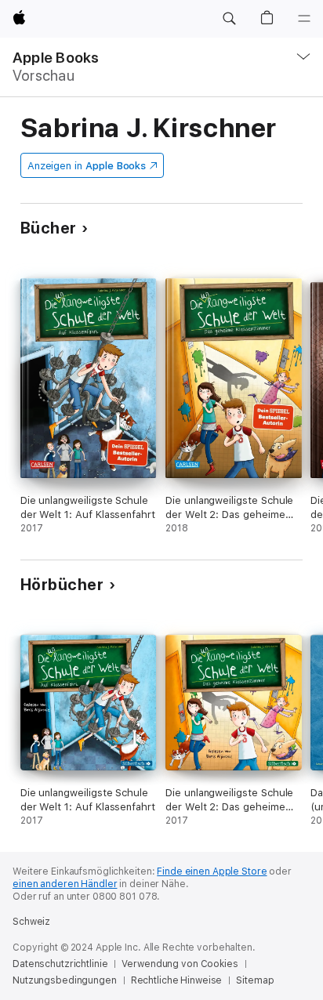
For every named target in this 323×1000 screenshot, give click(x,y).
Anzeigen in (87, 166)
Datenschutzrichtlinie (60, 963)
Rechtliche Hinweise (177, 980)
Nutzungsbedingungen (65, 980)
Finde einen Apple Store (212, 871)
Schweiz (31, 921)
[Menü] (304, 19)
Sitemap (255, 980)
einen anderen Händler (65, 884)
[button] (229, 19)
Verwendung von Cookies (180, 963)
